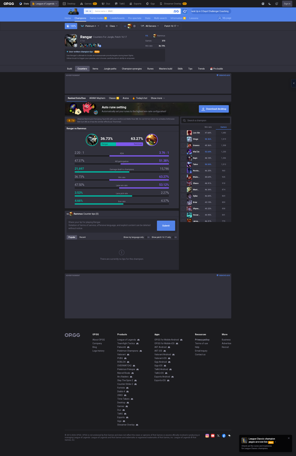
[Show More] (263, 4)
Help (197, 347)
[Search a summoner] (176, 11)
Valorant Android (162, 354)
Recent (83, 237)
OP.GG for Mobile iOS (164, 343)
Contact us (200, 354)
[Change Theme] (270, 4)
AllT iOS (158, 351)
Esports (121, 417)
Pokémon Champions (127, 351)
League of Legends (45, 3)
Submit (166, 225)
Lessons (193, 18)
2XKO (120, 395)
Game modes (98, 18)
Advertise (226, 343)
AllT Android (160, 347)
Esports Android (162, 376)
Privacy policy (202, 339)
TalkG (120, 413)
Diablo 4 (121, 391)
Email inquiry (201, 351)
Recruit (225, 347)
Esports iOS (160, 380)
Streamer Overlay (126, 424)
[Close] (289, 438)
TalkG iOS (159, 373)
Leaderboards (118, 18)
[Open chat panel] (293, 83)
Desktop (121, 402)
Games (120, 406)
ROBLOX (121, 362)
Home (68, 18)
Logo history (98, 351)
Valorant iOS (160, 358)
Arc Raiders (123, 376)
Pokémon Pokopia (126, 369)
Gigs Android (160, 362)
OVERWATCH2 (124, 365)
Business (226, 339)
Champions (80, 18)
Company (97, 343)
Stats (147, 18)
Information (178, 18)
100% (73, 26)
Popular (71, 237)
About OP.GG (98, 339)
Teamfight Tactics (126, 343)
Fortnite (121, 388)
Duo (119, 410)
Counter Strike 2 (125, 384)
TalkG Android (161, 369)
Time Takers (123, 399)
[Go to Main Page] (9, 3)
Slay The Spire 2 (125, 380)
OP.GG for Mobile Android (166, 339)
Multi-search (160, 18)
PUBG (120, 358)
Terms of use (201, 343)
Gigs (119, 421)
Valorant (121, 354)
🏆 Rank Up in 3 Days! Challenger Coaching (194, 11)
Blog (94, 347)
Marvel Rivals (123, 373)
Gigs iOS (158, 365)
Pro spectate (134, 18)
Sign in (287, 3)
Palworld (121, 347)
